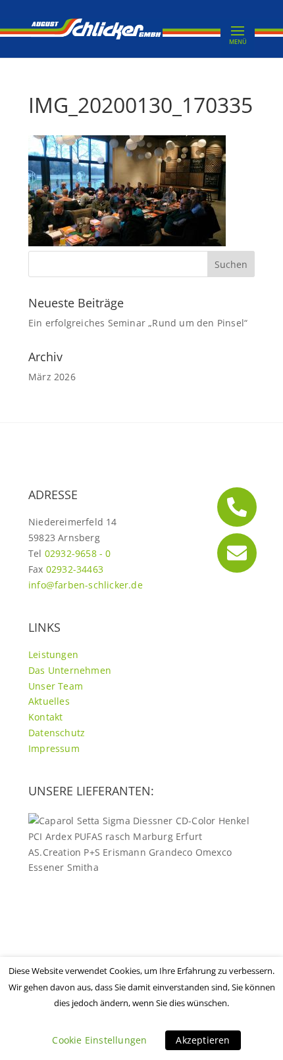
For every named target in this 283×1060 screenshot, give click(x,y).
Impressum (54, 748)
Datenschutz (56, 732)
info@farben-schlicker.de (85, 585)
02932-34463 (74, 569)
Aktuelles (49, 701)
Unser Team (55, 686)
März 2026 (52, 376)
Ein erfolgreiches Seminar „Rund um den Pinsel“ (137, 323)
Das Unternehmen (69, 670)
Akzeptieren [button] (203, 1040)
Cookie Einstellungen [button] (99, 1040)
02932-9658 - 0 (78, 553)
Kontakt (45, 717)
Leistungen (53, 654)
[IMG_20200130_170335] (127, 242)
